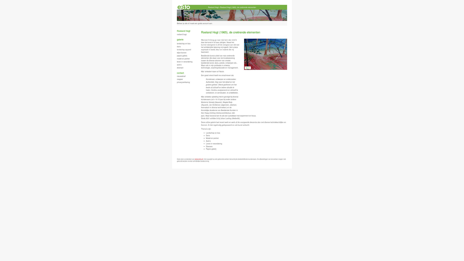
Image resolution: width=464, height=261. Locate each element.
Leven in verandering (184, 61)
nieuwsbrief (181, 76)
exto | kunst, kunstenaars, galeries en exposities (184, 7)
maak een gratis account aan (201, 23)
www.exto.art (199, 159)
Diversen (180, 67)
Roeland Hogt (213, 7)
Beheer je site (182, 23)
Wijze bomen (181, 52)
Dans (179, 46)
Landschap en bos (183, 43)
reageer (180, 79)
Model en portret (183, 58)
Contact (180, 72)
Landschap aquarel (184, 49)
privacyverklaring (183, 82)
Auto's (179, 64)
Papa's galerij (182, 55)
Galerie (180, 39)
